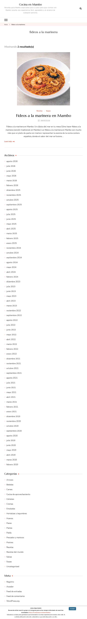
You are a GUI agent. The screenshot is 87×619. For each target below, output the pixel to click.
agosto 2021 (12, 378)
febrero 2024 (12, 277)
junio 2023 (11, 291)
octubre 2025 (12, 200)
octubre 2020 (12, 426)
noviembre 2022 (13, 310)
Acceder (10, 586)
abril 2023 (11, 301)
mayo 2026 (11, 175)
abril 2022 (11, 339)
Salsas (9, 557)
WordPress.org (13, 601)
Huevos (9, 518)
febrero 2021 (12, 407)
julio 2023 (10, 286)
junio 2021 (11, 387)
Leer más (8, 141)
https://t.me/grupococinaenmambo (40, 612)
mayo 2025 (11, 224)
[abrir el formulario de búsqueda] (81, 9)
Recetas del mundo (14, 552)
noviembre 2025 (13, 195)
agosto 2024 (12, 262)
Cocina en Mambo (30, 4)
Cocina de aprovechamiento (18, 494)
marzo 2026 (11, 180)
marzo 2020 (11, 459)
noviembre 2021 (13, 363)
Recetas (39, 111)
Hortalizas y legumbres (16, 513)
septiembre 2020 (14, 431)
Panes (9, 523)
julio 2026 (10, 166)
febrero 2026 (12, 185)
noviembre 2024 (13, 248)
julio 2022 (10, 325)
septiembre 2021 (14, 373)
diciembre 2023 (13, 281)
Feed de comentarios (15, 596)
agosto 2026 (12, 161)
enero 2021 (11, 411)
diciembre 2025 (13, 190)
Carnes (9, 489)
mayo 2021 (11, 392)
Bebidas (9, 484)
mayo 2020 (11, 450)
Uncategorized (12, 566)
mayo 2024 (11, 267)
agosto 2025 (12, 209)
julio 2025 (10, 214)
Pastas (9, 528)
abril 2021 (11, 397)
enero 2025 (11, 243)
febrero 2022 (12, 349)
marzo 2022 (11, 344)
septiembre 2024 (14, 257)
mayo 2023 (11, 296)
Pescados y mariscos (15, 537)
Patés (8, 532)
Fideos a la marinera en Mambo (43, 115)
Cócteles (10, 499)
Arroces (9, 480)
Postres (9, 542)
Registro (10, 582)
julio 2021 (10, 382)
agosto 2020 (12, 435)
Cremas (9, 504)
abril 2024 (11, 272)
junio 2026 (11, 171)
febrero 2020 (12, 464)
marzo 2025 (11, 233)
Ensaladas (10, 508)
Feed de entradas (14, 591)
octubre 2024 (12, 252)
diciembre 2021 (13, 358)
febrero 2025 (12, 238)
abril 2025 (11, 228)
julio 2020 (10, 440)
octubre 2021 (12, 368)
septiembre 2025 (14, 204)
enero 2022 (11, 354)
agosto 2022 (12, 320)
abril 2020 (11, 455)
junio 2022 (11, 329)
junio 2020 (11, 445)
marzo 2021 (11, 402)
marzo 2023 (11, 305)
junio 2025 (11, 219)
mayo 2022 (11, 334)
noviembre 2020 (13, 421)
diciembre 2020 (13, 416)
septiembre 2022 (14, 315)
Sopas (48, 111)
